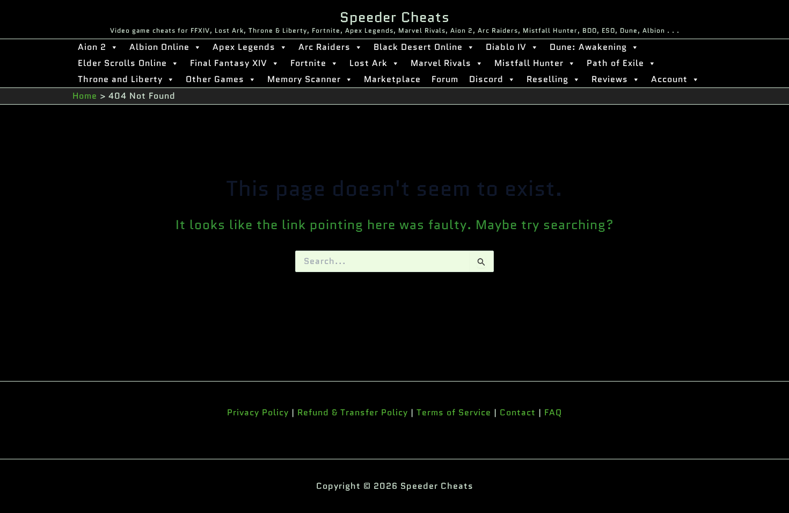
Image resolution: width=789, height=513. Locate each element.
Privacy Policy (258, 412)
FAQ (553, 412)
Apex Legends (244, 47)
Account (669, 79)
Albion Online (159, 47)
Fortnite (308, 63)
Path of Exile (615, 63)
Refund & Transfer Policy (352, 412)
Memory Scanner (304, 79)
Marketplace (392, 79)
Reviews (609, 79)
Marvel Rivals (441, 63)
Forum (445, 79)
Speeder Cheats (395, 17)
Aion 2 (92, 47)
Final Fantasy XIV (228, 63)
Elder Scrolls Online (122, 63)
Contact (518, 412)
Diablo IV (506, 47)
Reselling (547, 79)
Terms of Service (454, 412)
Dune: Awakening (588, 47)
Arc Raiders (324, 47)
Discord (486, 79)
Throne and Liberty (120, 79)
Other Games (215, 79)
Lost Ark (368, 63)
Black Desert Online (418, 47)
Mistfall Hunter (529, 63)
